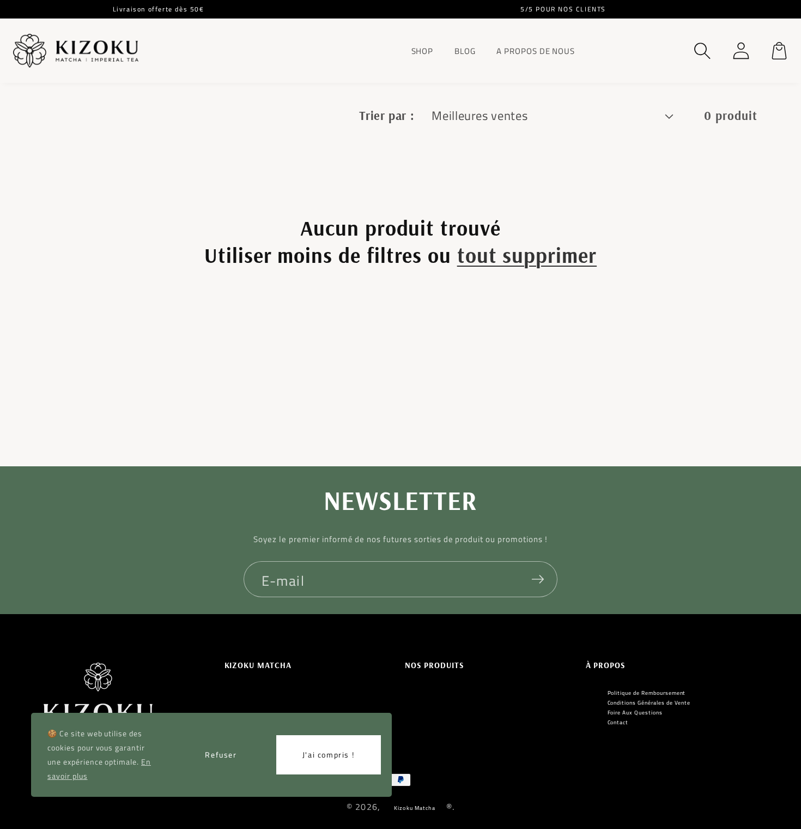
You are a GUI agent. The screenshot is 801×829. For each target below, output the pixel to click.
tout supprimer (527, 255)
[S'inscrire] (538, 579)
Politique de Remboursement (647, 693)
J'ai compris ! (328, 755)
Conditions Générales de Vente (649, 703)
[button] (702, 51)
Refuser (220, 755)
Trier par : (386, 115)
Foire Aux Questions (635, 713)
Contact (618, 722)
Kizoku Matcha (414, 808)
